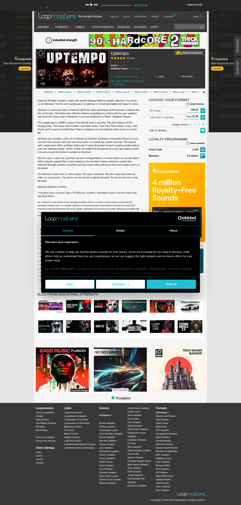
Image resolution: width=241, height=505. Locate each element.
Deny (70, 284)
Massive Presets (135, 457)
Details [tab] (120, 230)
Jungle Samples (135, 475)
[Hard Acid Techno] (50, 327)
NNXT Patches (163, 462)
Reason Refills (163, 465)
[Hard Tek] (106, 327)
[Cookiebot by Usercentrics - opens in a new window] (180, 218)
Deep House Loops (108, 476)
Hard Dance (135, 68)
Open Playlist (195, 5)
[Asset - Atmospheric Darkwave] (134, 307)
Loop (154, 27)
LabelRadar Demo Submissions (79, 448)
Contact (39, 416)
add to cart (202, 110)
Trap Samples (134, 468)
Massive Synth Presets (166, 448)
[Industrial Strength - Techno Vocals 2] (190, 327)
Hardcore (122, 65)
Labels (80, 27)
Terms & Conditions (45, 437)
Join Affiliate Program (46, 423)
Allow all (171, 284)
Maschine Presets (164, 444)
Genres (43, 27)
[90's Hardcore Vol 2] (144, 40)
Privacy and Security (45, 441)
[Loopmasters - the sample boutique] (71, 16)
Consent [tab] (67, 230)
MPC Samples (163, 455)
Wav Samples (162, 490)
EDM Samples (134, 471)
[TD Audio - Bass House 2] (106, 307)
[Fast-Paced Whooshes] (120, 370)
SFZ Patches (162, 472)
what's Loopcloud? (191, 119)
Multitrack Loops (163, 458)
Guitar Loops (134, 411)
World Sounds (106, 462)
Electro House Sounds (110, 479)
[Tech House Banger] (178, 370)
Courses (140, 27)
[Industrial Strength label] (62, 40)
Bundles (124, 27)
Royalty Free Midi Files (167, 451)
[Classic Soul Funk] (162, 327)
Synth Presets (103, 27)
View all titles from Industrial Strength (129, 83)
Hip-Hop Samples (107, 441)
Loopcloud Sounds (73, 412)
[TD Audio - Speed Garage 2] (190, 307)
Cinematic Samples (137, 440)
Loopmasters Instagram (75, 416)
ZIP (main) (155, 110)
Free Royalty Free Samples (136, 480)
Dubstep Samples (107, 472)
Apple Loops (162, 423)
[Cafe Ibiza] (50, 307)
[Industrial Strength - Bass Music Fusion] (162, 307)
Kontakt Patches (163, 441)
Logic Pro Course (72, 441)
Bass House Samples (138, 464)
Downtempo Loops (108, 430)
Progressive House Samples (137, 435)
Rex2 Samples (163, 469)
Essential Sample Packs (139, 461)
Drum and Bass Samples (111, 434)
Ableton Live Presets (166, 416)
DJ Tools (132, 443)
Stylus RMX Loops (164, 476)
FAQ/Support (140, 17)
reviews (237, 46)
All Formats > (162, 412)
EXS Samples (162, 430)
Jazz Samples (106, 448)
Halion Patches (163, 437)
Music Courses (71, 434)
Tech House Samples (138, 429)
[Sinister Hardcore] (134, 327)
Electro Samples (107, 437)
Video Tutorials (163, 486)
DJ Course (69, 430)
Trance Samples (107, 458)
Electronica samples (137, 486)
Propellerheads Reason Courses (80, 444)
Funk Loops (133, 419)
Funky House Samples (138, 408)
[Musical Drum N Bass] (78, 327)
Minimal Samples (107, 483)
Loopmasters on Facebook (77, 423)
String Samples (135, 426)
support (237, 67)
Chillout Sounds (107, 426)
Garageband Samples (166, 434)
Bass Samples (134, 447)
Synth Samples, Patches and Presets (139, 452)
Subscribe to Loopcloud (162, 117)
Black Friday (42, 430)
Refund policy (42, 419)
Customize (118, 284)
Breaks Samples (107, 423)
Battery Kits (161, 426)
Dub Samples (134, 422)
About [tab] (173, 230)
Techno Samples (107, 455)
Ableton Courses (72, 437)
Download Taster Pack (126, 76)
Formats (61, 27)
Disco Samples (106, 465)
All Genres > (105, 415)
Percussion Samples (109, 451)
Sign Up (114, 17)
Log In (126, 17)
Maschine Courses (73, 426)
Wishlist (155, 17)
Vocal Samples (135, 415)
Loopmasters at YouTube (76, 419)
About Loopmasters (45, 412)
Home (39, 452)
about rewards (197, 143)
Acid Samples (162, 419)
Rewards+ (169, 17)
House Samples (107, 444)
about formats (197, 104)
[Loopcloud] (16, 72)
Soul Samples (106, 469)
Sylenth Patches (163, 479)
